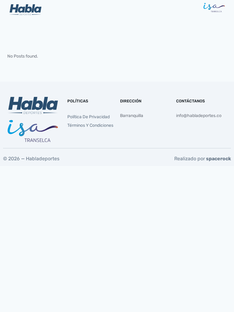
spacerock (218, 158)
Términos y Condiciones (90, 125)
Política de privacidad (88, 116)
